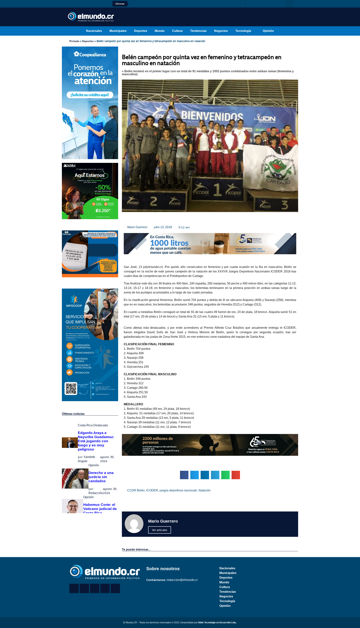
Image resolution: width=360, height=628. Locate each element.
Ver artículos (159, 530)
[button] (289, 4)
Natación (205, 490)
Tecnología (243, 30)
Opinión (268, 30)
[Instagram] (85, 3)
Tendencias (198, 30)
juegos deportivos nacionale (178, 490)
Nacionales (94, 30)
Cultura (177, 30)
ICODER (152, 490)
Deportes (140, 30)
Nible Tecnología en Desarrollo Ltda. (217, 622)
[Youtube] (80, 3)
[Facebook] (70, 3)
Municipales (118, 30)
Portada (74, 41)
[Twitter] (75, 3)
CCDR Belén (136, 490)
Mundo (160, 30)
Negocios (221, 30)
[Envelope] (115, 588)
